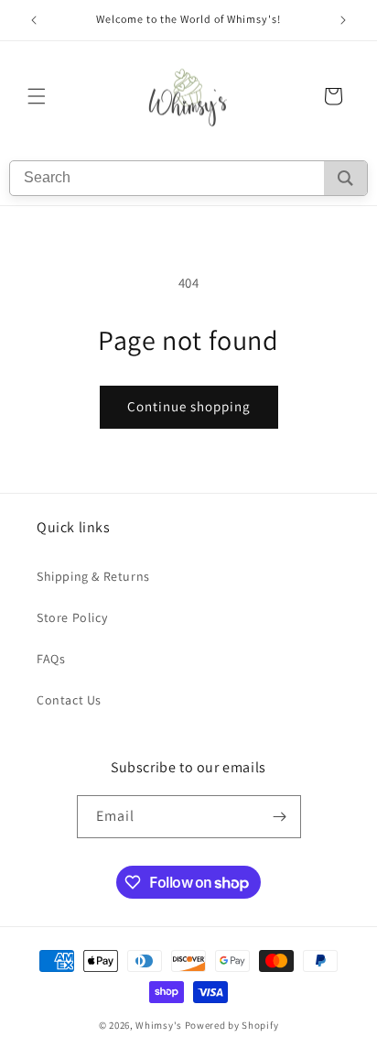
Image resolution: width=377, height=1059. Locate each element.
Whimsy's (158, 1025)
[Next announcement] (343, 20)
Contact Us (69, 700)
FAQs (51, 658)
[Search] (345, 178)
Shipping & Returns (93, 576)
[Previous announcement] (34, 20)
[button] (36, 96)
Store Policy (72, 617)
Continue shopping (189, 406)
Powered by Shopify (232, 1025)
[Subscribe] (280, 816)
